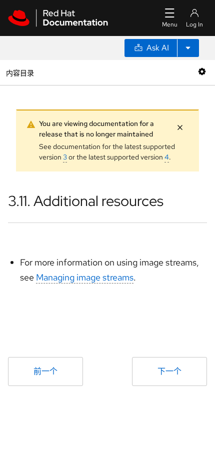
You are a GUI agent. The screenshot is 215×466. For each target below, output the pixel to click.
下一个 (170, 371)
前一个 (46, 371)
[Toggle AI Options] (188, 48)
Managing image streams (85, 277)
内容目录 (20, 72)
